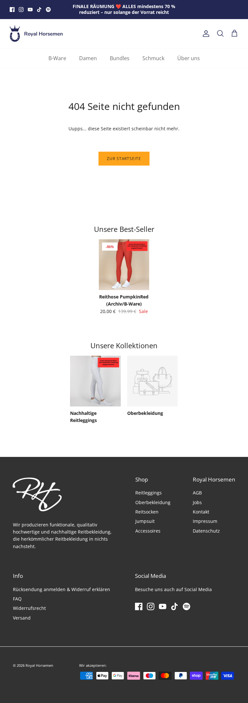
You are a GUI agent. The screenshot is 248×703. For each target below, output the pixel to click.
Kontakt (201, 512)
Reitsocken (147, 512)
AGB (197, 493)
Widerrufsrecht (29, 608)
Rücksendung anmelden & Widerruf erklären (61, 589)
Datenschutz (206, 531)
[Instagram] (21, 9)
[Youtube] (30, 9)
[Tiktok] (39, 9)
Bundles (119, 58)
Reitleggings (148, 493)
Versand (22, 618)
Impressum (205, 521)
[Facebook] (12, 9)
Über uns (188, 58)
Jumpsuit (145, 521)
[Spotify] (48, 9)
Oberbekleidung (152, 502)
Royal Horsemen (39, 665)
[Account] (205, 34)
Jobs (197, 502)
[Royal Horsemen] (36, 34)
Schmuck (153, 58)
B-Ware (57, 58)
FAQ (17, 599)
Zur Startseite (124, 158)
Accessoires (147, 531)
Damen (88, 58)
